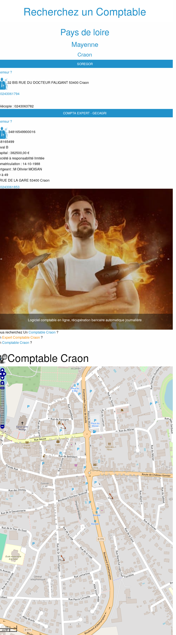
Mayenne (84, 44)
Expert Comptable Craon (21, 337)
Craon (84, 54)
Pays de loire (84, 31)
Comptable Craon (42, 332)
